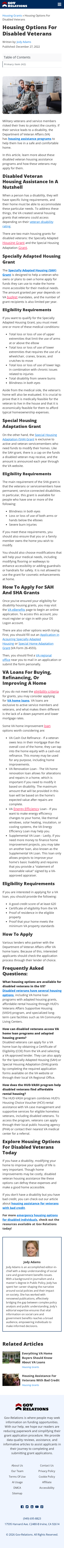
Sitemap (17, 1493)
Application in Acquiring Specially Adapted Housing (30, 639)
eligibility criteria (46, 691)
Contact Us (47, 1465)
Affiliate (47, 1482)
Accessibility (46, 1488)
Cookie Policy (47, 1476)
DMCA (17, 1488)
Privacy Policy (46, 1471)
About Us (17, 1465)
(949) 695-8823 (32, 1518)
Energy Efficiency (26, 809)
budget (12, 297)
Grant (22, 247)
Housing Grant (13, 242)
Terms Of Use (17, 1476)
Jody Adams (24, 42)
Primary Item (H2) (15, 64)
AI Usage (17, 1482)
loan (47, 726)
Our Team (17, 1471)
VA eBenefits (16, 610)
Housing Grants (12, 15)
